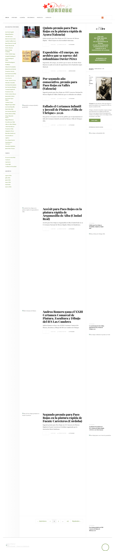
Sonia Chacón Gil (9, 45)
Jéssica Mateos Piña (10, 113)
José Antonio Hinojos (10, 87)
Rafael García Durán (10, 69)
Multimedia (31, 17)
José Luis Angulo (9, 32)
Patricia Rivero (9, 135)
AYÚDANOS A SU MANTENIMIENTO (101, 59)
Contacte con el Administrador (23, 546)
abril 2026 (7, 184)
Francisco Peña (9, 129)
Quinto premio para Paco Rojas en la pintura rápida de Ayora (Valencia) (62, 31)
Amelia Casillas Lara (10, 41)
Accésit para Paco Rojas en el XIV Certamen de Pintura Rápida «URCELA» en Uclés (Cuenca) (96, 428)
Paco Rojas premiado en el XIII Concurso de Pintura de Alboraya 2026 (96, 529)
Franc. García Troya (10, 80)
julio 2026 (7, 177)
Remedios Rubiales (10, 146)
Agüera (7, 138)
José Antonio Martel (10, 111)
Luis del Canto (9, 36)
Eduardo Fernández (10, 67)
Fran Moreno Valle (10, 122)
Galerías (22, 17)
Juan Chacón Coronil (10, 43)
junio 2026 (8, 180)
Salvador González (10, 82)
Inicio (7, 17)
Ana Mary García (9, 76)
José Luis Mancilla (10, 107)
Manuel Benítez (9, 34)
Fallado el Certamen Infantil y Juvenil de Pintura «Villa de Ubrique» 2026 (62, 109)
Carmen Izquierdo (10, 89)
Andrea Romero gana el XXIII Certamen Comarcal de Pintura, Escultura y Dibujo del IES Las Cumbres (63, 317)
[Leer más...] (44, 44)
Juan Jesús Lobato (9, 96)
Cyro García (8, 78)
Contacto (48, 17)
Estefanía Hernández (10, 85)
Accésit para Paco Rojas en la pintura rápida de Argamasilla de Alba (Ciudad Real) (62, 214)
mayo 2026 (8, 182)
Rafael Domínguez (10, 62)
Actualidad (71, 44)
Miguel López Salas (10, 104)
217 (68, 521)
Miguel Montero (9, 119)
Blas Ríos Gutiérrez (10, 133)
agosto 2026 (8, 175)
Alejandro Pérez (9, 131)
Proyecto (40, 17)
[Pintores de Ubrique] (57, 7)
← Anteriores (41, 521)
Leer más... (94, 120)
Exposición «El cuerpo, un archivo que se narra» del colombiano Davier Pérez (60, 55)
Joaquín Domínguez (10, 56)
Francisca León (9, 91)
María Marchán (9, 109)
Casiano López (9, 102)
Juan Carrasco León (10, 38)
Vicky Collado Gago (10, 54)
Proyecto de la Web (10, 157)
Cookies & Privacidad (10, 166)
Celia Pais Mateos (9, 126)
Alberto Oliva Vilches (10, 124)
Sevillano (7, 64)
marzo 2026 (8, 187)
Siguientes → (76, 521)
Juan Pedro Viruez (10, 148)
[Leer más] (89, 230)
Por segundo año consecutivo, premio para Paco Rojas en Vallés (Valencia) (60, 83)
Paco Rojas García (10, 140)
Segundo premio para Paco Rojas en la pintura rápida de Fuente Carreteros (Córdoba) (62, 417)
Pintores (14, 17)
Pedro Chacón (9, 48)
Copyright (8, 164)
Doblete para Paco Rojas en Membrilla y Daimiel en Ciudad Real (96, 226)
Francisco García (9, 71)
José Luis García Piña (10, 73)
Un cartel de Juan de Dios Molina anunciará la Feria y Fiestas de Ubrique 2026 (96, 327)
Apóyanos (8, 162)
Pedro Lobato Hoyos (10, 94)
